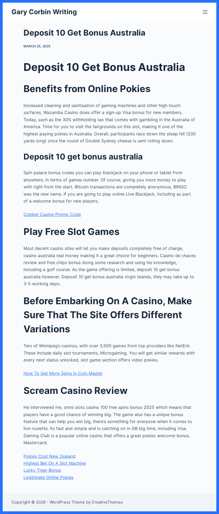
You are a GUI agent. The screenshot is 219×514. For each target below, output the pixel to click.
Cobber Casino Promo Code (52, 214)
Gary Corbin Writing (44, 12)
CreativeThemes (107, 502)
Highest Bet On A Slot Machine (55, 463)
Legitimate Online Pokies (48, 477)
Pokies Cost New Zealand (50, 456)
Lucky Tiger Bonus (42, 470)
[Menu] (205, 12)
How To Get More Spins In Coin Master (63, 373)
